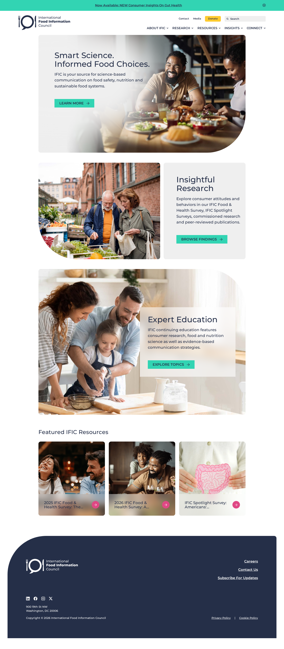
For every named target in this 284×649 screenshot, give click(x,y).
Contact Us (248, 570)
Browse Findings (199, 239)
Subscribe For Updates (238, 578)
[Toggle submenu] (167, 28)
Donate (213, 18)
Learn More (71, 103)
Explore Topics (168, 364)
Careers (251, 561)
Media (197, 18)
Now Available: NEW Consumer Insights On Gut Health (138, 5)
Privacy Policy (221, 618)
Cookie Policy (248, 618)
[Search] (227, 19)
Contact (184, 18)
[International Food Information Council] (44, 22)
